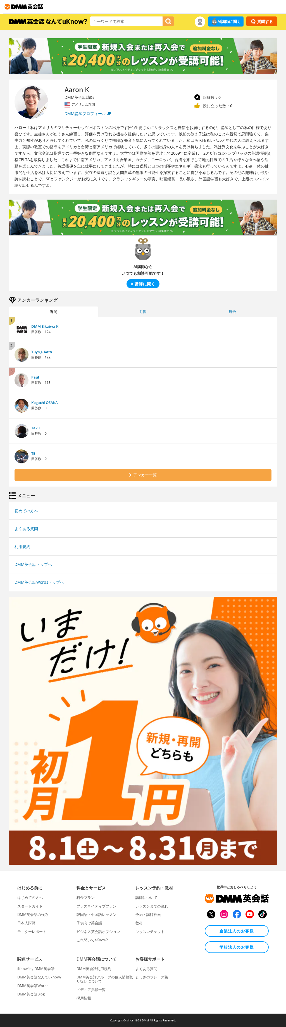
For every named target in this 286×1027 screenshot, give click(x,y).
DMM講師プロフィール (85, 113)
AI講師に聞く (229, 21)
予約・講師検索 (148, 914)
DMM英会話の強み (32, 914)
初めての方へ (26, 510)
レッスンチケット (150, 931)
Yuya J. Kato (41, 351)
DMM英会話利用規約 (94, 968)
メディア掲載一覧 (91, 989)
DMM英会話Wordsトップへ (39, 582)
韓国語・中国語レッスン (96, 914)
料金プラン (86, 897)
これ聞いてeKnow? (92, 939)
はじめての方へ (30, 897)
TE (33, 453)
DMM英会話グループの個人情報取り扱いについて (105, 979)
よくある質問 (26, 528)
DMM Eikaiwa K (44, 326)
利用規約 (22, 546)
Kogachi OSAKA (44, 402)
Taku (35, 427)
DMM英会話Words (32, 985)
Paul (35, 377)
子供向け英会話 (89, 922)
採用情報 (84, 997)
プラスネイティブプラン (96, 906)
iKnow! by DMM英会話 (35, 968)
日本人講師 (26, 922)
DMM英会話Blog (31, 994)
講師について (146, 897)
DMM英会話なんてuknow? (39, 977)
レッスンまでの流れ (151, 906)
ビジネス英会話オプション (98, 931)
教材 (139, 922)
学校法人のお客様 (237, 947)
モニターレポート (31, 931)
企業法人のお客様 (237, 930)
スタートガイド (30, 906)
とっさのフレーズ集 (151, 977)
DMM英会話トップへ (33, 564)
